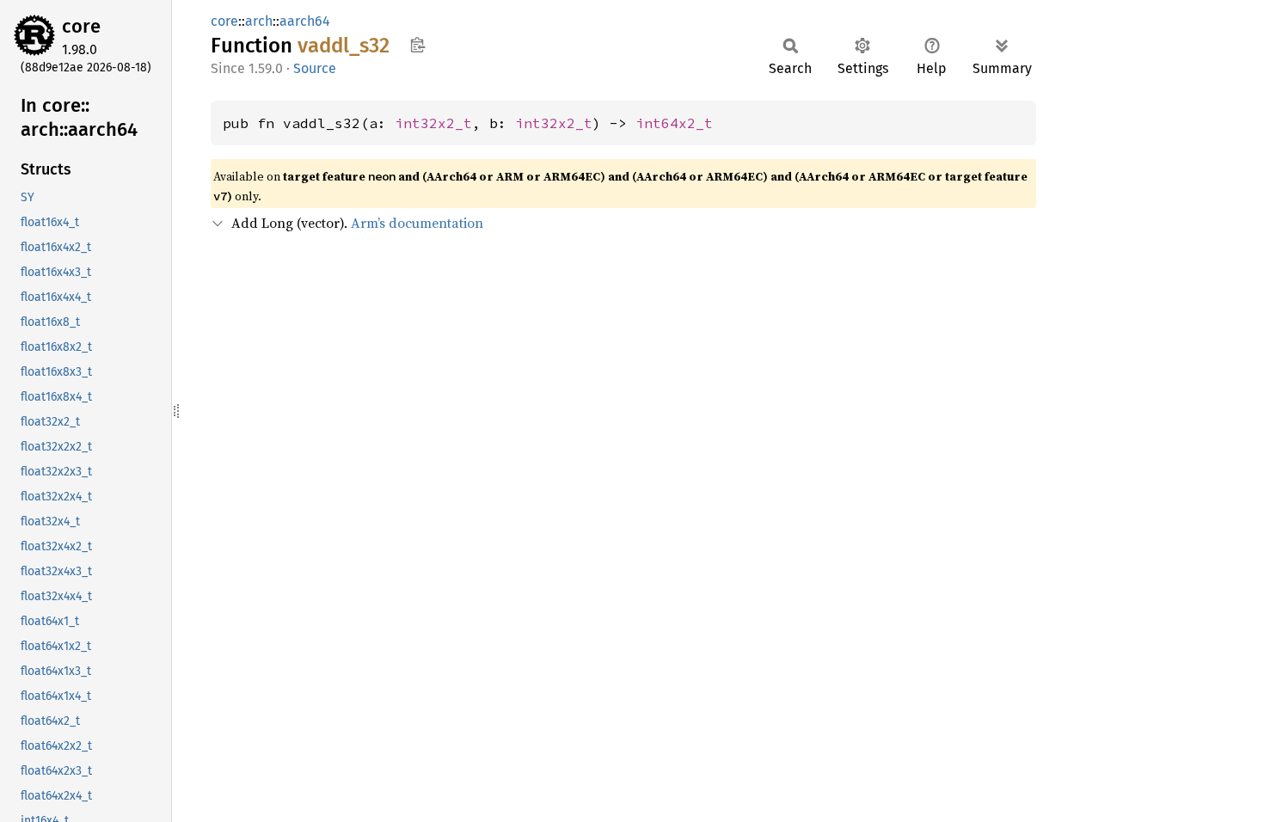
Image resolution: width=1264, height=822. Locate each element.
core (81, 26)
